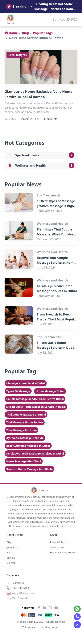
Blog (25, 33)
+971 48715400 (20, 588)
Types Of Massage (18, 391)
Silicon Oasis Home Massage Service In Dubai (36, 407)
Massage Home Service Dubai (25, 383)
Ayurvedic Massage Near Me (24, 438)
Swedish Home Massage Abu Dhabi (29, 469)
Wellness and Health (30, 165)
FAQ (8, 542)
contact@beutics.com (23, 593)
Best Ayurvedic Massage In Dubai (28, 445)
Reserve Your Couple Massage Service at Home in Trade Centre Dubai (56, 263)
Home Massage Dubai (50, 391)
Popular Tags (43, 33)
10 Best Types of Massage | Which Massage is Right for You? (56, 206)
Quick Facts (12, 547)
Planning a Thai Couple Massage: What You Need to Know (56, 234)
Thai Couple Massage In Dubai (26, 414)
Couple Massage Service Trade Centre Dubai (35, 399)
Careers (10, 557)
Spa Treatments (27, 155)
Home (13, 33)
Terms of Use (57, 547)
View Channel (19, 598)
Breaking (19, 6)
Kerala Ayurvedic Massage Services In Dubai (35, 453)
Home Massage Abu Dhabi (23, 461)
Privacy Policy (57, 542)
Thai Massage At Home (21, 430)
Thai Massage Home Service (24, 422)
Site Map (11, 563)
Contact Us (18, 583)
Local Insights (17, 55)
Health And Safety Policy (63, 552)
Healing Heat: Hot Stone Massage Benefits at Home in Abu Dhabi (54, 6)
